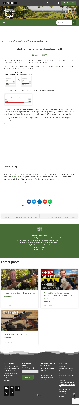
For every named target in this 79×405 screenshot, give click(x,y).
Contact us (62, 366)
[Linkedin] (12, 393)
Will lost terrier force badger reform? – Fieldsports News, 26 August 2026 (58, 295)
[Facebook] (4, 3)
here (8, 380)
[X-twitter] (8, 3)
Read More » (8, 296)
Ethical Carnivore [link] (16, 183)
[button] (29, 22)
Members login (51, 3)
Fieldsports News (21, 41)
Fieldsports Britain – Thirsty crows (19, 293)
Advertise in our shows (66, 368)
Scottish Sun (15, 177)
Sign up (28, 377)
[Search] (74, 22)
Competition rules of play (66, 382)
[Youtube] (11, 3)
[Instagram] (15, 3)
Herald (55, 66)
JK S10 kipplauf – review (15, 334)
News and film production (66, 375)
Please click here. (39, 249)
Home (3, 41)
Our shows (10, 41)
